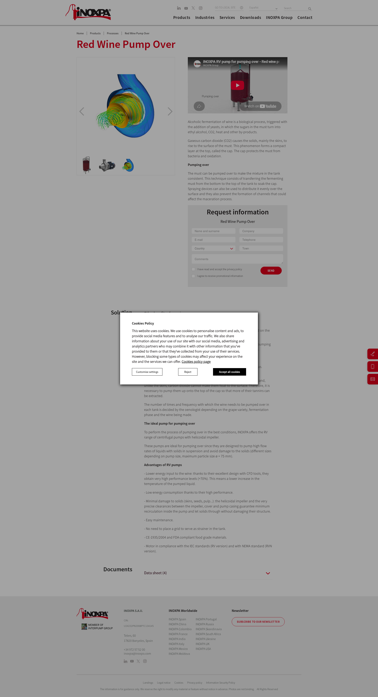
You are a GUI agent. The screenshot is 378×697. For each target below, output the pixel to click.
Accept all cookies (229, 372)
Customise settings (147, 372)
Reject (187, 372)
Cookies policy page (196, 361)
